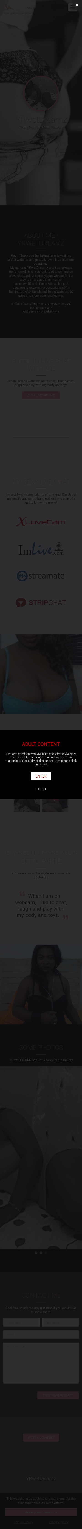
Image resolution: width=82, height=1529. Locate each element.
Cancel (41, 789)
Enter (41, 776)
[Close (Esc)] (77, 5)
